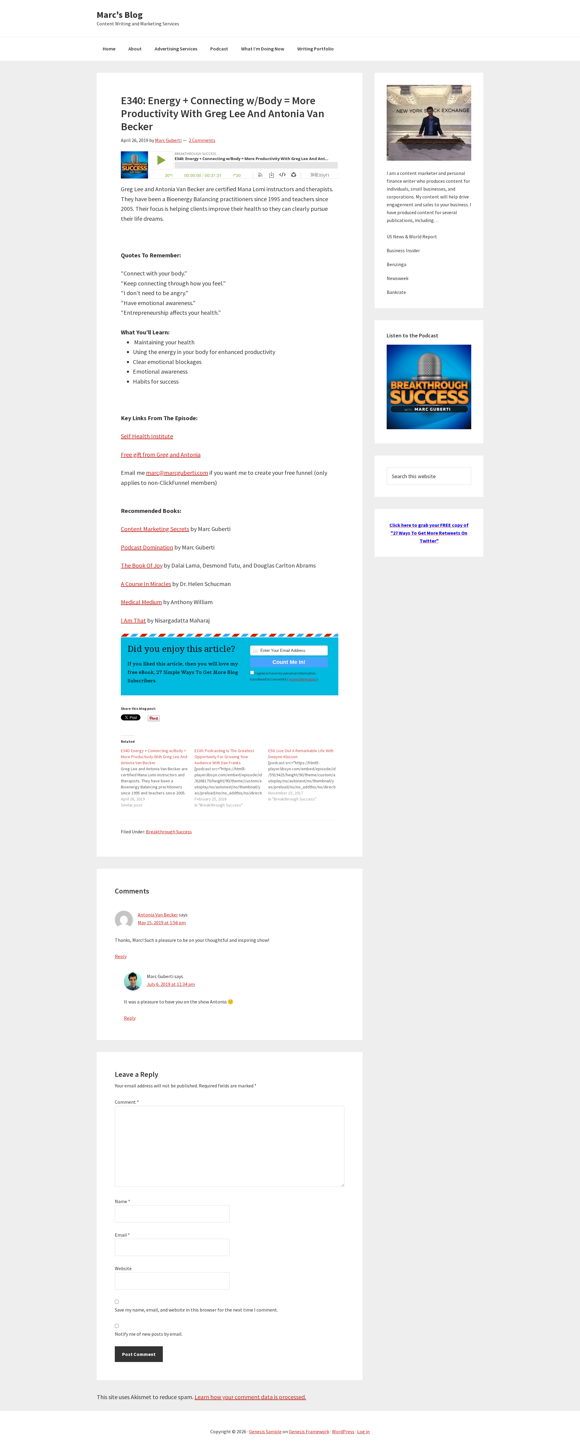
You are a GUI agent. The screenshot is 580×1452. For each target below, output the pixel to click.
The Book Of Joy (142, 565)
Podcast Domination (147, 547)
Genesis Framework (309, 1431)
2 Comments (202, 140)
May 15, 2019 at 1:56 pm (162, 922)
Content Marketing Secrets (155, 529)
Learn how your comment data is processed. (250, 1397)
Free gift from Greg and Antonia (161, 454)
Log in (363, 1431)
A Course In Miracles (146, 584)
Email (122, 1235)
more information (302, 679)
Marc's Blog (120, 14)
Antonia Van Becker (158, 915)
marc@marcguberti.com (177, 472)
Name (122, 1201)
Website (123, 1268)
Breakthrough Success (169, 832)
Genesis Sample (265, 1431)
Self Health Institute (147, 436)
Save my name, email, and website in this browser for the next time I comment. (196, 1310)
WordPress (343, 1431)
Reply (121, 956)
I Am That (133, 620)
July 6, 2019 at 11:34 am (171, 984)
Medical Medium (141, 602)
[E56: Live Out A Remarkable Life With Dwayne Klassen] (305, 775)
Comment (127, 1102)
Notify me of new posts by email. (148, 1334)
